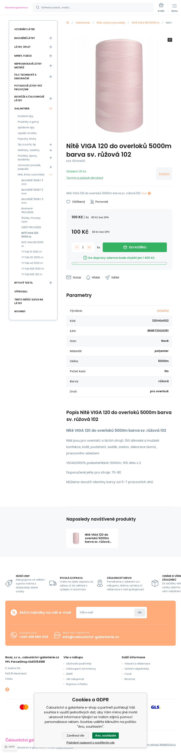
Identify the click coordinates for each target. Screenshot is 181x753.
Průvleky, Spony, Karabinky (27, 157)
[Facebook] (7, 689)
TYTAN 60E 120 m (31, 274)
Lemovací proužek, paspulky (29, 167)
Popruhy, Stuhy (27, 139)
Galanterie (83, 22)
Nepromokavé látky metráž (28, 65)
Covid (128, 674)
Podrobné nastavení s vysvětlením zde (90, 742)
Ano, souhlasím (105, 735)
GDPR (69, 674)
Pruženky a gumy (28, 122)
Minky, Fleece (23, 56)
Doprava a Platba (76, 684)
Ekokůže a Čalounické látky (29, 98)
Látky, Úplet (22, 47)
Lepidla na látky (27, 133)
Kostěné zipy (25, 116)
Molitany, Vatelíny (29, 150)
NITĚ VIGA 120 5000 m (145, 22)
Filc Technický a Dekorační (25, 76)
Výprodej (20, 291)
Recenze (129, 679)
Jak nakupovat (75, 679)
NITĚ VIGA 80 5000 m (32, 244)
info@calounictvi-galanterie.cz (91, 636)
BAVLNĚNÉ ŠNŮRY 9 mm (32, 201)
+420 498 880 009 (33, 637)
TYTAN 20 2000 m (32, 257)
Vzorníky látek (24, 29)
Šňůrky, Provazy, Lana (31, 219)
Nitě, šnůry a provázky (111, 22)
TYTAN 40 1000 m (32, 263)
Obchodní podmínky (79, 663)
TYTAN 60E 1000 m (32, 268)
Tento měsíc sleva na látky (28, 301)
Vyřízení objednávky (136, 669)
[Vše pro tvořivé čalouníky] (67, 22)
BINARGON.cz (168, 744)
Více (144, 193)
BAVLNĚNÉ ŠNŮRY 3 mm (32, 182)
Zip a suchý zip (27, 144)
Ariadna (164, 174)
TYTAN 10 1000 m (31, 251)
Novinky (19, 311)
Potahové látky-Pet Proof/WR (28, 87)
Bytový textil (23, 282)
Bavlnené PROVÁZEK (27, 210)
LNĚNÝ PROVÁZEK (31, 227)
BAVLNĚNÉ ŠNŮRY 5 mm (32, 191)
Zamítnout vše (75, 735)
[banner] (16, 8)
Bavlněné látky (24, 38)
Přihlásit (139, 613)
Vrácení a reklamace (137, 663)
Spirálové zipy (26, 127)
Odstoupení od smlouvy (81, 669)
